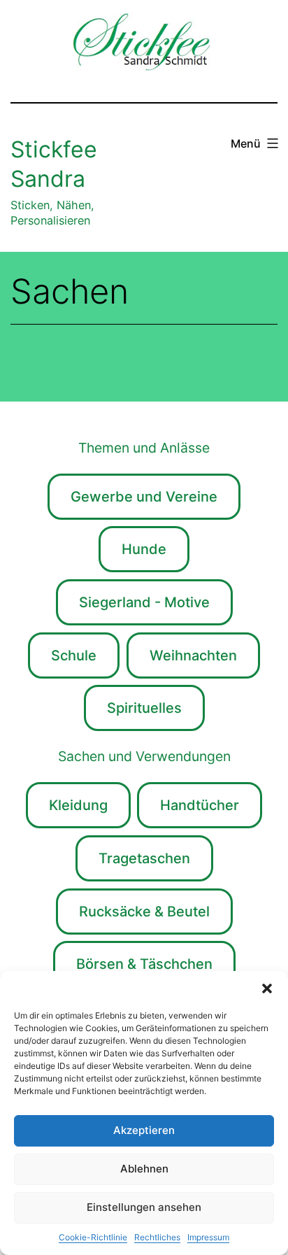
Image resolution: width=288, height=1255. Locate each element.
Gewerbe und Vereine (144, 496)
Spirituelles (144, 708)
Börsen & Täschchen (144, 964)
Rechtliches (157, 1237)
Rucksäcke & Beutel (144, 911)
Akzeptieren (144, 1130)
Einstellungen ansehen (144, 1207)
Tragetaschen (144, 858)
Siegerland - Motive (144, 602)
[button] (267, 988)
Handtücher (199, 805)
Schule (73, 655)
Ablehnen (144, 1168)
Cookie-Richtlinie (93, 1237)
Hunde (144, 549)
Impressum (208, 1237)
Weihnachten (193, 655)
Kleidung (78, 805)
